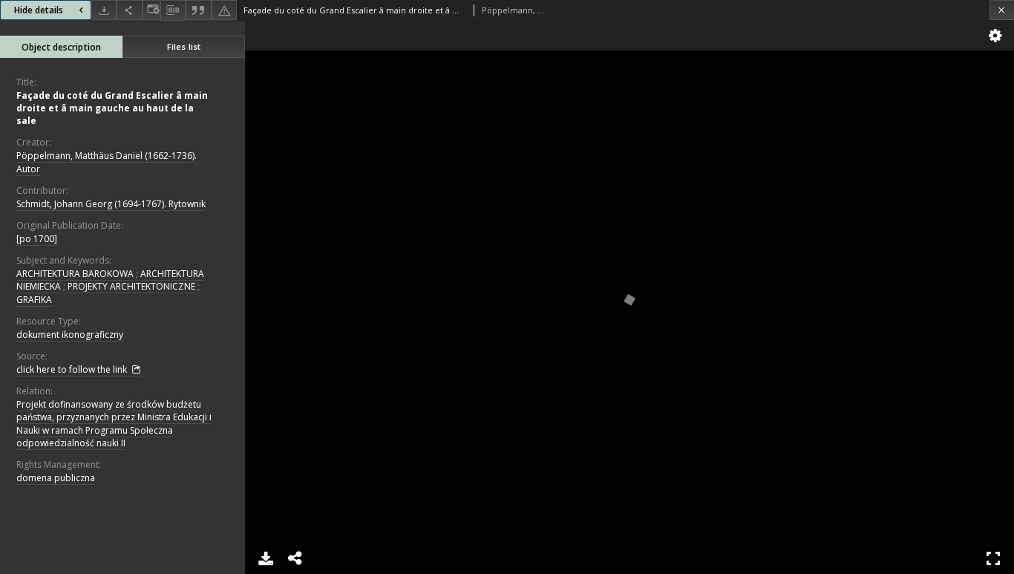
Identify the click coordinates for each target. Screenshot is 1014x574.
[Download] (104, 10)
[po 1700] (36, 238)
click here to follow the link (72, 369)
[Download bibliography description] (173, 10)
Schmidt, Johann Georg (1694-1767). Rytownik (111, 204)
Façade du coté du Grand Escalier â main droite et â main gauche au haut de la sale (112, 108)
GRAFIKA (34, 299)
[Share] (129, 10)
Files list (183, 46)
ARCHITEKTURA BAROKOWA (75, 273)
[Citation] (198, 10)
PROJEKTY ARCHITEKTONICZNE (131, 286)
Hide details (38, 10)
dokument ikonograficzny (69, 334)
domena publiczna (55, 478)
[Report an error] (224, 10)
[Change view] (151, 10)
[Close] (1002, 10)
